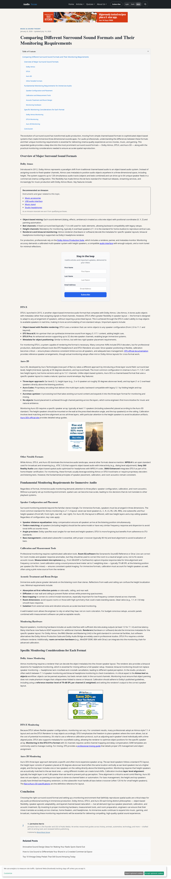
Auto (138, 4)
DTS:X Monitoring (32, 119)
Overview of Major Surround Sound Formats (41, 62)
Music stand (30, 204)
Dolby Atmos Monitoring (34, 114)
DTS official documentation (136, 351)
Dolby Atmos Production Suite (70, 240)
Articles (79, 4)
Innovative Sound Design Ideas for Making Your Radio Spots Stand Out (54, 847)
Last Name (68, 276)
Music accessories (33, 198)
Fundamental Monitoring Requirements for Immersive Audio (48, 86)
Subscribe (116, 4)
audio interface (106, 243)
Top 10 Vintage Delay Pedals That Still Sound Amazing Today (49, 856)
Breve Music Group (43, 832)
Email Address (70, 285)
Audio (30, 4)
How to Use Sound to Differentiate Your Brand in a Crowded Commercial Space (57, 851)
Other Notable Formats (34, 81)
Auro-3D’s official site (29, 417)
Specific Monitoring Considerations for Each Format (44, 109)
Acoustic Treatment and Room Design (39, 100)
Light (127, 4)
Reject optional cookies (134, 873)
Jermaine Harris (37, 823)
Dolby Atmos (30, 67)
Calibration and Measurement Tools (38, 95)
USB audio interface (33, 201)
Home (71, 4)
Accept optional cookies (154, 873)
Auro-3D (29, 76)
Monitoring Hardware (33, 105)
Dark (132, 4)
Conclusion (28, 129)
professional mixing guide (89, 746)
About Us (101, 4)
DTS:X (28, 71)
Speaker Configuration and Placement (39, 91)
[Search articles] (145, 4)
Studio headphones (33, 207)
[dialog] (84, 871)
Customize (8, 873)
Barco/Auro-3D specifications (37, 783)
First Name (68, 267)
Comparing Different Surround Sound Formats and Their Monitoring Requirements (55, 57)
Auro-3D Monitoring (33, 124)
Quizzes (89, 4)
